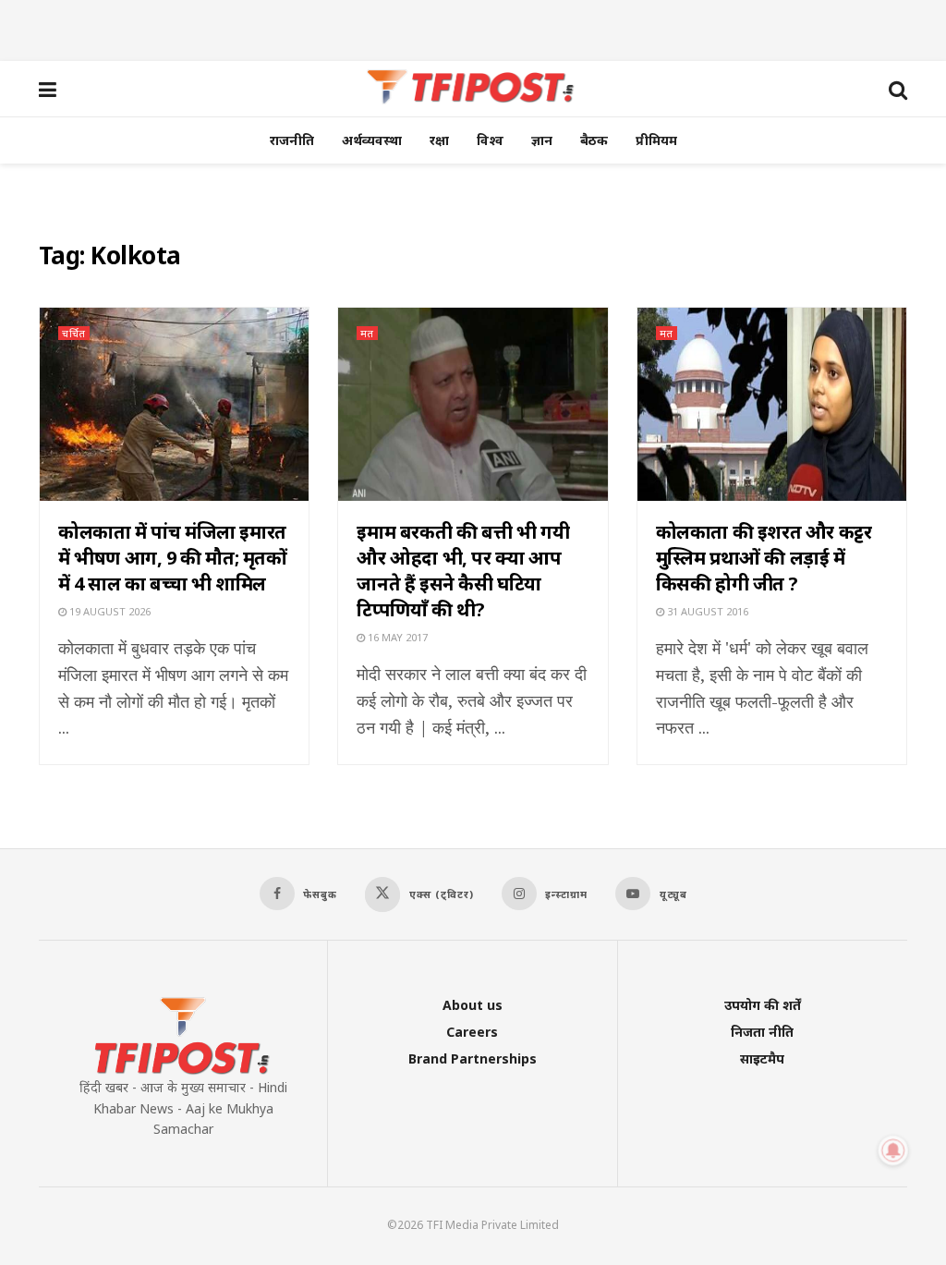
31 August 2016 (706, 611)
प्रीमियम (656, 140)
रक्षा (439, 140)
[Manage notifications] (893, 1150)
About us (473, 1005)
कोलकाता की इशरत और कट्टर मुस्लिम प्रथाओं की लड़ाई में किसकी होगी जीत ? (764, 557)
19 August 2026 (109, 611)
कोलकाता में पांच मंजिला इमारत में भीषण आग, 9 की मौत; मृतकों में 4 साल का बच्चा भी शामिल (172, 557)
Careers (472, 1031)
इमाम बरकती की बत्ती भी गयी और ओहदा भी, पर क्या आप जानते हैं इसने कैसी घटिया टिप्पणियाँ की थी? (463, 570)
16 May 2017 (396, 637)
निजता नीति (762, 1031)
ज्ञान (541, 140)
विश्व (490, 140)
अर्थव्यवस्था (372, 140)
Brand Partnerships (472, 1058)
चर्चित (74, 333)
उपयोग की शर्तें (762, 1005)
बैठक (594, 140)
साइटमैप (762, 1058)
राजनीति (292, 140)
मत (367, 333)
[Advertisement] (473, 27)
